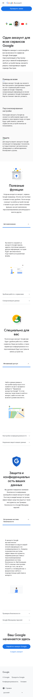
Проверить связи (16, 9)
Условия (23, 682)
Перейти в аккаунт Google (16, 646)
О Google (6, 677)
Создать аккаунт (16, 652)
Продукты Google (18, 677)
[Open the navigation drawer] (3, 3)
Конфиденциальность (10, 682)
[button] (16, 224)
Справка (9, 688)
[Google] (6, 672)
